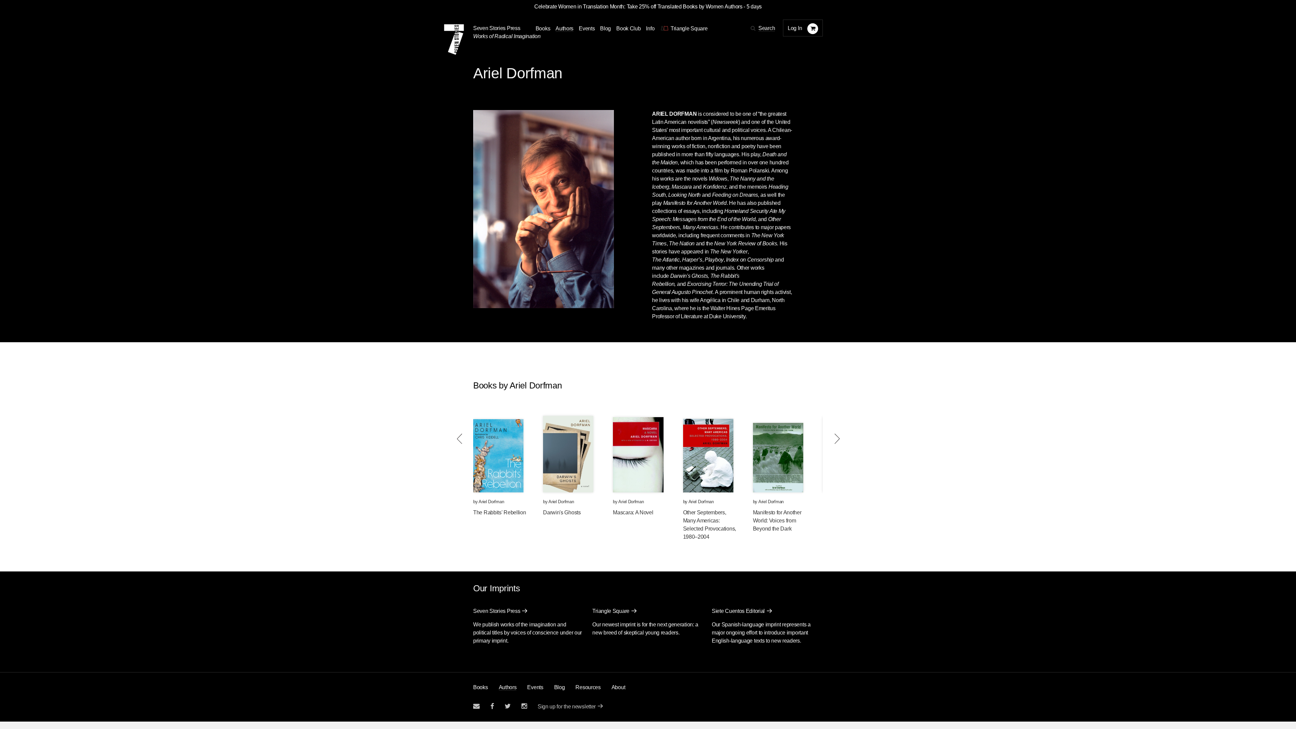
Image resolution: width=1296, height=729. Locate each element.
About (618, 687)
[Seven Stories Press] (454, 39)
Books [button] (543, 28)
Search (766, 28)
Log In (795, 28)
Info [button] (650, 28)
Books (480, 687)
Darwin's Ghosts (562, 512)
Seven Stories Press (496, 28)
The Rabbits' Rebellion (499, 512)
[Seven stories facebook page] (492, 706)
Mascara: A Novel (633, 512)
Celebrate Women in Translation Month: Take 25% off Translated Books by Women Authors (638, 6)
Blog (605, 28)
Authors (564, 28)
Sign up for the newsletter (567, 706)
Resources (587, 687)
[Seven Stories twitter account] (508, 706)
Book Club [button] (628, 28)
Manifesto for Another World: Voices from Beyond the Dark (777, 521)
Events (587, 28)
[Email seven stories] (476, 706)
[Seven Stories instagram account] (524, 706)
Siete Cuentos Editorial (738, 611)
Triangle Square (610, 611)
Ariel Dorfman (491, 501)
